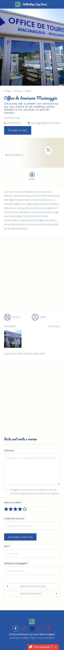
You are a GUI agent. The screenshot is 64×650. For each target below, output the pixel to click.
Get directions (15, 155)
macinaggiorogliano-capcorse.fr (45, 122)
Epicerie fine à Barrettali (31, 593)
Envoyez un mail (17, 130)
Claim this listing (11, 117)
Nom (7, 546)
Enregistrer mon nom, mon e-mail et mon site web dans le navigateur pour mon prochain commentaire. (34, 491)
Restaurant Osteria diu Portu (33, 586)
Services (18, 91)
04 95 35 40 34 (14, 122)
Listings (7, 91)
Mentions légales (47, 634)
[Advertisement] (32, 276)
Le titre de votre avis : (14, 518)
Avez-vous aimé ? (13, 502)
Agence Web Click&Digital (42, 637)
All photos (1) (54, 326)
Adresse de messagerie (16, 563)
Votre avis (9, 450)
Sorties (28, 91)
